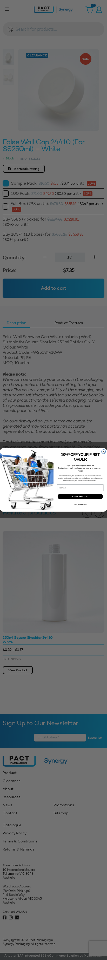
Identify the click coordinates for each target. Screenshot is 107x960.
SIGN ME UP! (80, 496)
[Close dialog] (104, 452)
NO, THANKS (80, 505)
